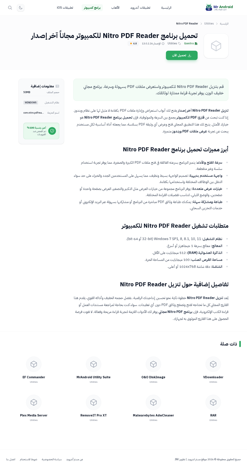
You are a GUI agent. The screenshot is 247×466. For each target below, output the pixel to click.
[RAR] (213, 402)
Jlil (176, 459)
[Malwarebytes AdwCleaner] (153, 402)
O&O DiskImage (153, 377)
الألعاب (115, 7)
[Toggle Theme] (20, 7)
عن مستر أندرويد (74, 459)
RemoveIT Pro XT (93, 415)
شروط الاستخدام (28, 459)
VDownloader (213, 377)
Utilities (209, 24)
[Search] (10, 8)
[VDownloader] (213, 364)
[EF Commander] (33, 364)
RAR (213, 415)
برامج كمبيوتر (92, 7)
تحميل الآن (179, 55)
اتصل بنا (10, 459)
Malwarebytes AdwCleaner (153, 415)
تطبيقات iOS (65, 7)
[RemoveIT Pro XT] (93, 402)
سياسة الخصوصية (52, 459)
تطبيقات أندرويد (140, 7)
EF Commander (34, 377)
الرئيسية (166, 7)
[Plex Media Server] (33, 402)
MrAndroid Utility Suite (94, 377)
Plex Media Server (33, 415)
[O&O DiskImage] (153, 364)
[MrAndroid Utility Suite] (93, 364)
